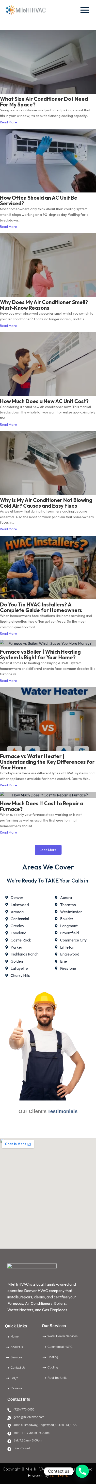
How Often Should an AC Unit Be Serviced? (38, 200)
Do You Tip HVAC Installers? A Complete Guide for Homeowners (41, 607)
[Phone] (82, 1471)
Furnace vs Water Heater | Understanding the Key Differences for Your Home (47, 761)
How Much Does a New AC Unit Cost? (44, 401)
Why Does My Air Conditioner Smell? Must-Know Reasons (44, 305)
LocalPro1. (59, 1475)
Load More (48, 850)
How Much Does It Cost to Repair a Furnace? (41, 806)
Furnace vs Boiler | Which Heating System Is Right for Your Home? (40, 654)
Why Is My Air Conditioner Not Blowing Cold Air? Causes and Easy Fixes (46, 503)
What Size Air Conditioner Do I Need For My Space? (44, 101)
